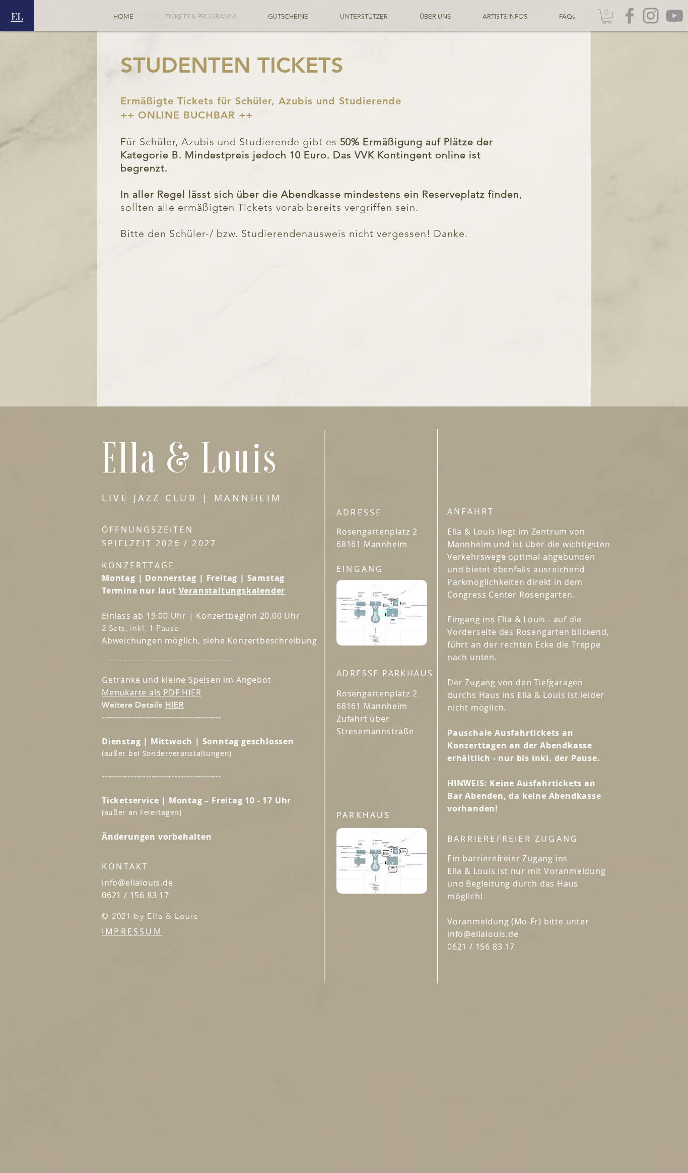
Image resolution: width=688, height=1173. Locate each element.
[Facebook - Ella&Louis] (629, 15)
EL (17, 16)
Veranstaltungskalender (232, 590)
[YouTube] (674, 15)
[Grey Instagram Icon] (650, 15)
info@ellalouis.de (137, 882)
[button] (607, 16)
